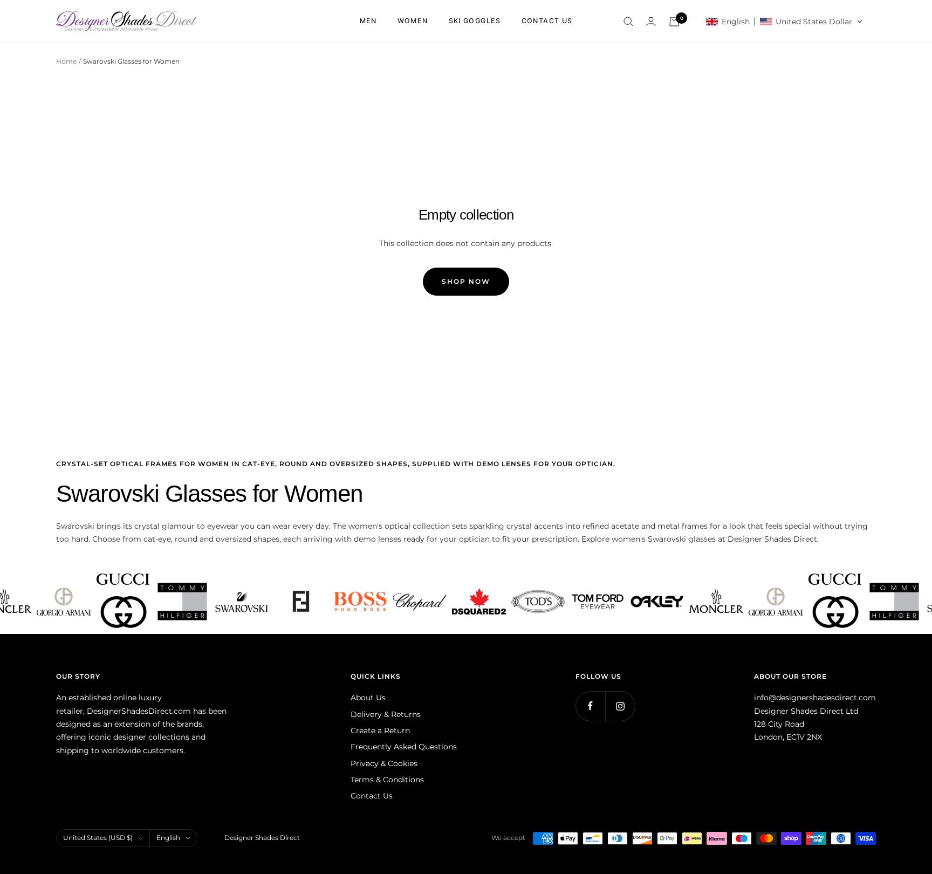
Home (66, 61)
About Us (368, 697)
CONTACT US (547, 21)
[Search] (628, 21)
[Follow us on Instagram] (620, 706)
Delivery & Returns (386, 714)
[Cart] (674, 21)
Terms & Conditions (387, 779)
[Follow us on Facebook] (590, 706)
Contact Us (372, 796)
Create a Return (380, 730)
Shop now (466, 281)
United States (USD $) (98, 838)
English (168, 838)
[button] (784, 21)
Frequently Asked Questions (404, 747)
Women (413, 21)
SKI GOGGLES (475, 21)
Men (368, 21)
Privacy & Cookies (384, 763)
